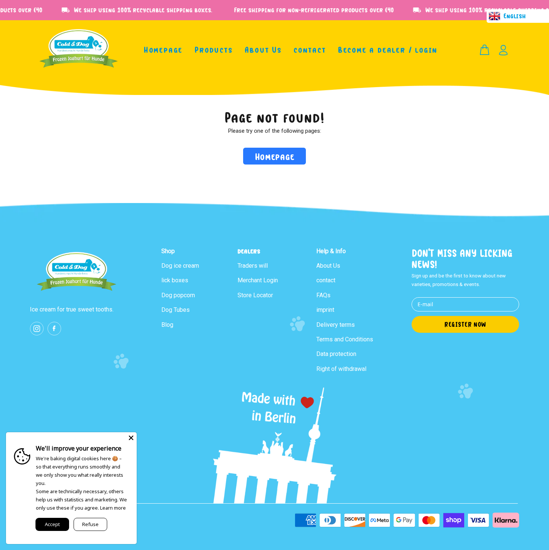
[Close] (131, 438)
